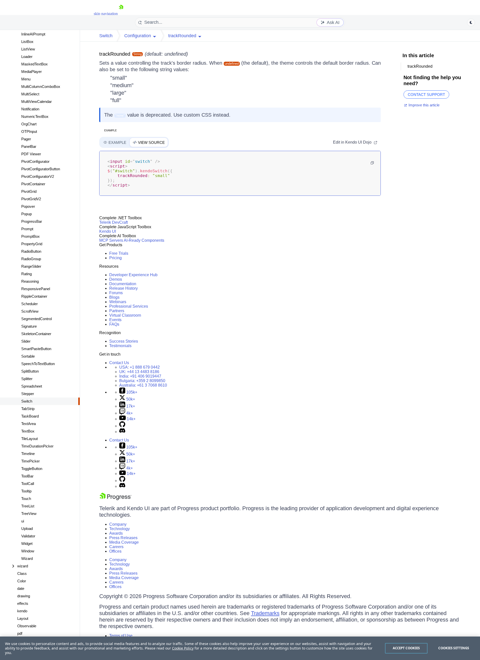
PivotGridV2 (31, 199)
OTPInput (29, 131)
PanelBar (28, 146)
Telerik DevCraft (113, 222)
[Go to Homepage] (121, 13)
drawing (23, 596)
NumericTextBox (34, 116)
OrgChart (28, 124)
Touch (26, 498)
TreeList (27, 506)
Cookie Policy (183, 648)
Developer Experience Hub (133, 275)
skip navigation (106, 13)
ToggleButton (31, 468)
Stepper (27, 394)
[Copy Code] (372, 163)
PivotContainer (33, 184)
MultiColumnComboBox (40, 86)
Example (110, 130)
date (20, 588)
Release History (123, 288)
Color (21, 581)
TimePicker (30, 461)
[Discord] (122, 432)
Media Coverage (124, 542)
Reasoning (30, 281)
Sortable (28, 356)
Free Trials (118, 253)
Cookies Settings (453, 648)
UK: (139, 372)
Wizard (27, 558)
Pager (26, 139)
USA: (139, 367)
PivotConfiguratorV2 (37, 176)
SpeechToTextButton (38, 364)
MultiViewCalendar (36, 101)
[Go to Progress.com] (115, 499)
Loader (26, 56)
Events (115, 320)
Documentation (122, 284)
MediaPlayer (31, 71)
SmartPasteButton (36, 349)
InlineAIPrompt (33, 34)
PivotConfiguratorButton (40, 169)
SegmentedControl (36, 319)
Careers (116, 547)
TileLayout (29, 439)
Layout (22, 618)
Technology (119, 529)
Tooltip (26, 491)
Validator (28, 536)
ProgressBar (31, 221)
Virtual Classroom (125, 315)
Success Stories (123, 341)
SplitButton (30, 371)
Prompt (27, 229)
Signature (29, 326)
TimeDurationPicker (37, 446)
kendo (22, 611)
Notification (30, 109)
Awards (116, 533)
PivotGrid (28, 191)
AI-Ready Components (144, 240)
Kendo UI (107, 231)
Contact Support (426, 94)
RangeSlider (31, 266)
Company (117, 524)
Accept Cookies (406, 648)
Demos (115, 279)
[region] (240, 648)
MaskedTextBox (34, 64)
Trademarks (265, 613)
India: (140, 376)
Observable (26, 626)
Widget (26, 543)
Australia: (143, 385)
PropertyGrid (31, 244)
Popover (28, 206)
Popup (26, 214)
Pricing (115, 258)
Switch (26, 401)
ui (22, 521)
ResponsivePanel (35, 289)
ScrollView (29, 311)
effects (22, 603)
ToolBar (27, 476)
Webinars (117, 302)
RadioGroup (31, 259)
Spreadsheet (31, 386)
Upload (27, 528)
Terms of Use (120, 636)
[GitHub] (122, 426)
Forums (116, 293)
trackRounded (114, 54)
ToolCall (27, 483)
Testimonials (120, 346)
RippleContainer (34, 296)
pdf (19, 633)
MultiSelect (30, 94)
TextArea (28, 424)
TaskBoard (30, 416)
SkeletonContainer (36, 334)
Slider (25, 341)
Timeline (28, 453)
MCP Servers (111, 240)
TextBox (27, 431)
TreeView (28, 513)
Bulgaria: (142, 381)
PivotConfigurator (35, 161)
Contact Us (119, 363)
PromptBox (30, 236)
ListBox (27, 41)
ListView (28, 49)
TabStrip (27, 409)
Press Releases (123, 538)
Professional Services (128, 306)
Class (22, 573)
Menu (25, 79)
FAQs (114, 324)
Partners (116, 311)
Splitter (26, 379)
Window (27, 551)
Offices (115, 551)
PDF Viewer (31, 154)
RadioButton (31, 251)
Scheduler (29, 304)
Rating (26, 274)
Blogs (114, 297)
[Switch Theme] (471, 22)
